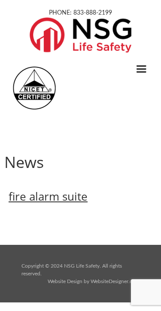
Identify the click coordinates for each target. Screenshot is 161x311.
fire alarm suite (48, 196)
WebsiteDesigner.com (115, 281)
